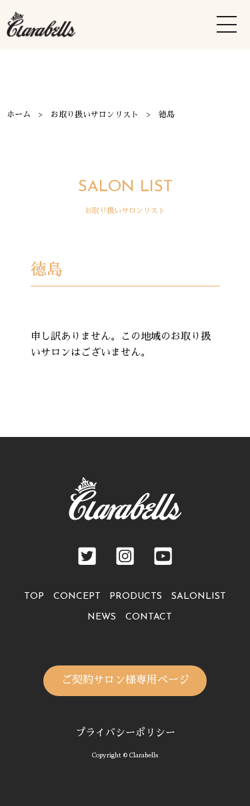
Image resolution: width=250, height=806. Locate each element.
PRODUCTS (135, 596)
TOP (34, 596)
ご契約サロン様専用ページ (125, 680)
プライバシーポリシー (125, 732)
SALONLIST (198, 596)
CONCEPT (77, 596)
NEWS (101, 617)
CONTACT (148, 617)
